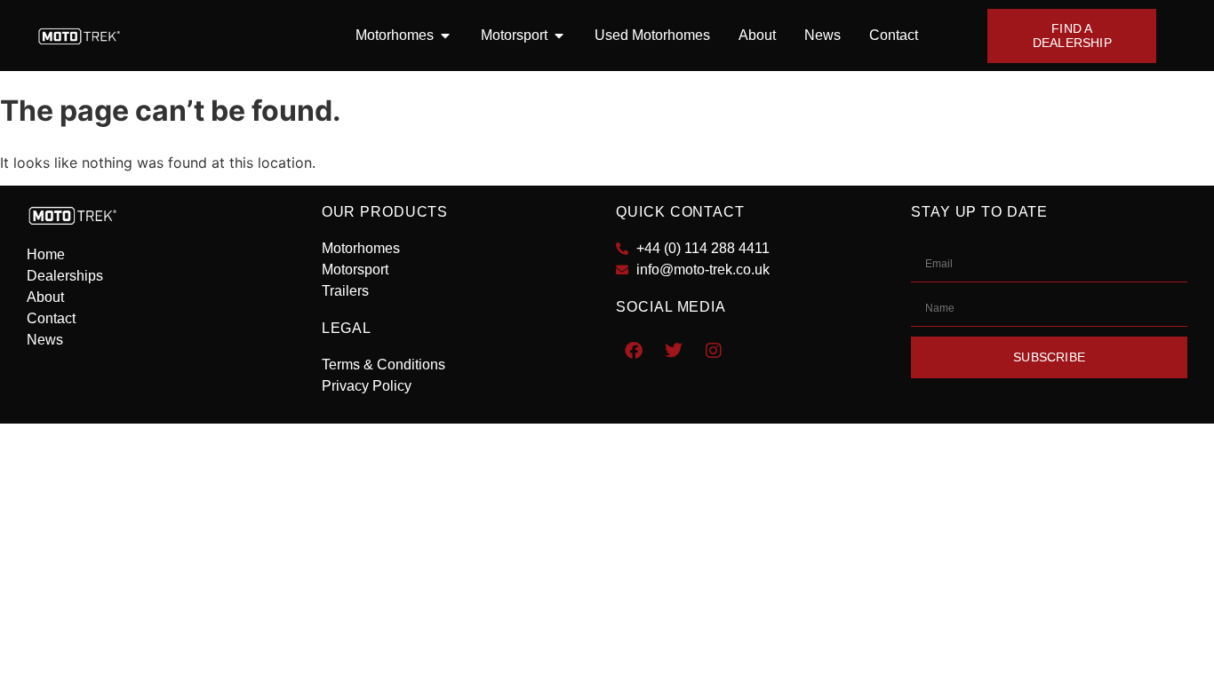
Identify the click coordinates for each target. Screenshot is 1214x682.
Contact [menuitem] (893, 35)
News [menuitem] (822, 35)
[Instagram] (713, 351)
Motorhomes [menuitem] (394, 35)
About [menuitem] (757, 35)
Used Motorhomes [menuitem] (652, 35)
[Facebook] (633, 351)
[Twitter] (673, 351)
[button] (445, 35)
